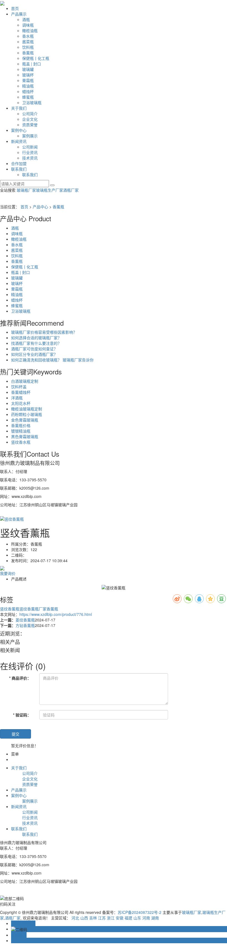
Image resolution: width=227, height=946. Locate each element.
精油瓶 (28, 86)
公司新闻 (30, 147)
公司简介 (30, 113)
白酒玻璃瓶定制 (24, 381)
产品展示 (19, 14)
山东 (137, 918)
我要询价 (8, 573)
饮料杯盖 (19, 386)
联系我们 (19, 169)
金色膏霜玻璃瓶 (24, 420)
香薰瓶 (28, 52)
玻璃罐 (28, 69)
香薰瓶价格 (20, 425)
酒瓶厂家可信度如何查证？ (34, 348)
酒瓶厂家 (71, 190)
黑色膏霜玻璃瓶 (24, 436)
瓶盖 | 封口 (31, 63)
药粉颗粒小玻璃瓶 (26, 414)
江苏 (102, 918)
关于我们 (19, 108)
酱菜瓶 (28, 41)
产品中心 (40, 206)
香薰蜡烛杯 (20, 392)
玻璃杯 (28, 75)
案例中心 (19, 130)
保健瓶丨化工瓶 (35, 58)
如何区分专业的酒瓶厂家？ (34, 354)
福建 (128, 918)
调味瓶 (28, 25)
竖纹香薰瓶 (9, 608)
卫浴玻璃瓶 (32, 102)
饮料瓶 (28, 47)
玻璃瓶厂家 (26, 190)
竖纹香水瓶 (20, 442)
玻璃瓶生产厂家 (49, 190)
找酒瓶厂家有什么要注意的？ (36, 343)
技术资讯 (30, 158)
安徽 (119, 918)
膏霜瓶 (28, 80)
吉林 (93, 918)
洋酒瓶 (17, 397)
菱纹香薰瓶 (25, 620)
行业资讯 (30, 152)
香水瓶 (28, 36)
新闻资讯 (19, 141)
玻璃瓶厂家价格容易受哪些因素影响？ (44, 332)
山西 (84, 918)
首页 (15, 8)
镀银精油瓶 (20, 431)
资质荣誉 (30, 124)
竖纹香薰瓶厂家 (33, 608)
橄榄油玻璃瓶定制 (26, 409)
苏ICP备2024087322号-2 (139, 912)
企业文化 (30, 119)
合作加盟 (19, 163)
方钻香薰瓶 (25, 625)
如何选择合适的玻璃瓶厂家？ (36, 337)
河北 (75, 918)
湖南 (155, 918)
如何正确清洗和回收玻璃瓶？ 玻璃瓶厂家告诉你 (52, 360)
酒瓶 (26, 19)
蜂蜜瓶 (28, 97)
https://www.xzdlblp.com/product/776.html (55, 614)
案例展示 (30, 135)
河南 (146, 918)
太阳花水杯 (20, 403)
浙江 (111, 918)
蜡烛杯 (28, 91)
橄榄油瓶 (30, 30)
